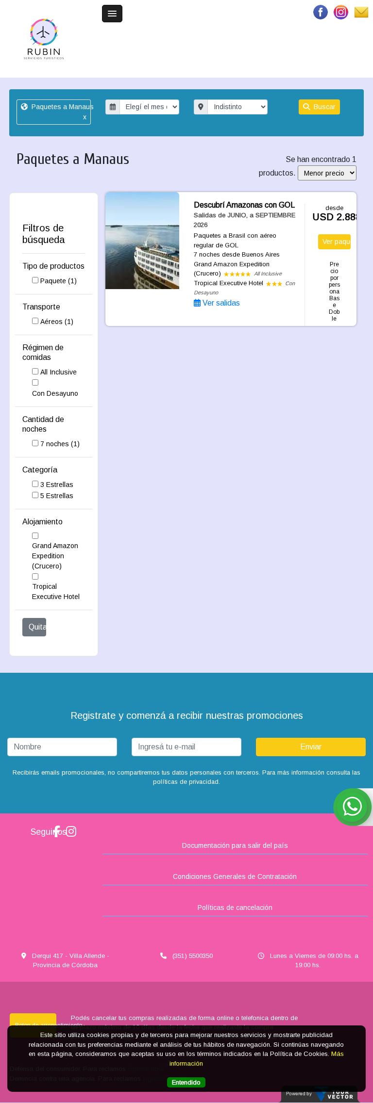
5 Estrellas (56, 496)
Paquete (58, 281)
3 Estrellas (56, 484)
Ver (336, 241)
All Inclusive (58, 372)
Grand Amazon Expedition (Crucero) (55, 556)
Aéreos (56, 321)
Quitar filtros (38, 627)
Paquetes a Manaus (60, 112)
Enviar (311, 747)
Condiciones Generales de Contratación (235, 876)
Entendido (186, 1082)
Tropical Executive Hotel (56, 591)
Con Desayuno (55, 393)
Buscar (324, 107)
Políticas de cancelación (235, 907)
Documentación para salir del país (235, 845)
